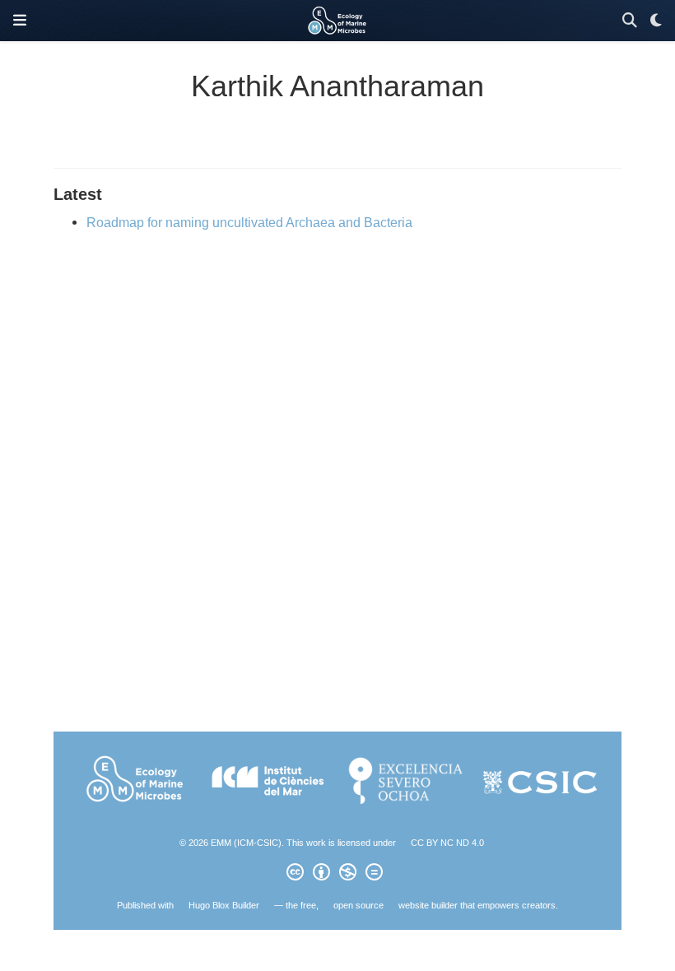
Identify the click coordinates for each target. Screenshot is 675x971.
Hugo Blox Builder (224, 905)
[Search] (629, 21)
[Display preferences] (656, 21)
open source (358, 905)
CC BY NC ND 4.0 (447, 843)
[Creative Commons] (337, 874)
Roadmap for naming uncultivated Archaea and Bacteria (249, 222)
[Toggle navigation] (19, 20)
